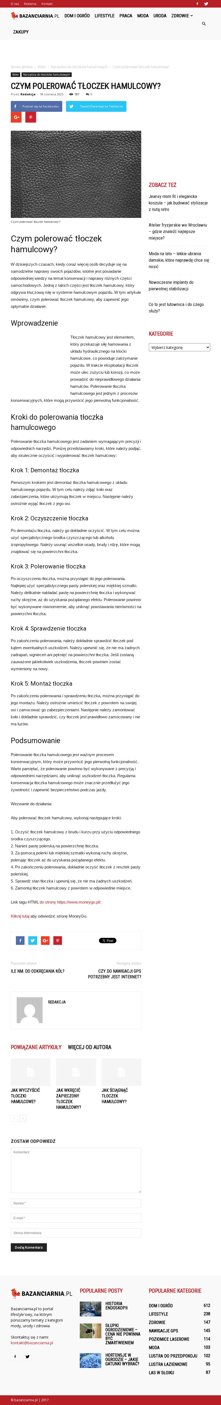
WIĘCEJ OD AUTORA (89, 1047)
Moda (143, 15)
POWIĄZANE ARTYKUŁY (36, 1047)
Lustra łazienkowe (168, 1364)
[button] (203, 23)
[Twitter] (206, 4)
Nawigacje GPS (163, 1330)
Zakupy (21, 32)
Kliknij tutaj (20, 916)
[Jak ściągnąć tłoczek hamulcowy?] (121, 1072)
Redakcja (28, 94)
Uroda (160, 15)
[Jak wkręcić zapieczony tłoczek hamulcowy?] (76, 1072)
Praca (125, 15)
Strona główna (22, 67)
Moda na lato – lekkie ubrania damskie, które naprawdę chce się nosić (179, 260)
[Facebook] (197, 4)
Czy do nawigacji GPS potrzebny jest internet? (114, 974)
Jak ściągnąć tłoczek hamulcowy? (115, 1096)
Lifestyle (105, 15)
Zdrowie (180, 15)
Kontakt (47, 4)
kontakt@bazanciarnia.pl (32, 1342)
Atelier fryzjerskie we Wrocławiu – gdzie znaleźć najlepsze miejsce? (178, 231)
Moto (15, 74)
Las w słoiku (161, 1372)
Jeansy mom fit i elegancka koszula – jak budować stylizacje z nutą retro (178, 203)
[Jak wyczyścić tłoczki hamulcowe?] (30, 1072)
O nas (15, 4)
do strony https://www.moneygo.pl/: (70, 902)
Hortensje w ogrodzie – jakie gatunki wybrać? (122, 1359)
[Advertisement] (110, 52)
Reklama (30, 4)
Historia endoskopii (116, 1305)
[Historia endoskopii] (90, 1309)
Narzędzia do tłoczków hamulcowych (46, 74)
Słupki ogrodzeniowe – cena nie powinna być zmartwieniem (122, 1334)
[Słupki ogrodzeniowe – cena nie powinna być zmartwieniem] (90, 1330)
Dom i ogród (77, 15)
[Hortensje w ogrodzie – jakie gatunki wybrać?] (90, 1360)
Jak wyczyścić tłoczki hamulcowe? (25, 1096)
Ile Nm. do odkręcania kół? (37, 971)
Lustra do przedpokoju (173, 1356)
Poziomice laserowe (169, 1339)
